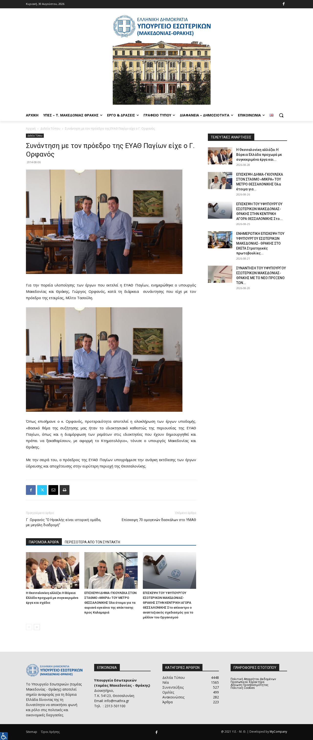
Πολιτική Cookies (243, 688)
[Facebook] (283, 4)
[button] (281, 115)
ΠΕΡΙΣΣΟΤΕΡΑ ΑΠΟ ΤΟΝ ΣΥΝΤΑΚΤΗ (92, 542)
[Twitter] (42, 490)
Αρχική (31, 128)
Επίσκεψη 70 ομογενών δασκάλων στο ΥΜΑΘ (159, 520)
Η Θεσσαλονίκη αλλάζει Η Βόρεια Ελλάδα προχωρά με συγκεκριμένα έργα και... (259, 154)
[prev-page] (29, 627)
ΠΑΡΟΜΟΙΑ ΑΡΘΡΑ (44, 542)
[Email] (53, 490)
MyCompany (278, 731)
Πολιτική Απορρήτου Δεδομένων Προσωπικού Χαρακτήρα (253, 680)
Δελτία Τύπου (50, 128)
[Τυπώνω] (64, 490)
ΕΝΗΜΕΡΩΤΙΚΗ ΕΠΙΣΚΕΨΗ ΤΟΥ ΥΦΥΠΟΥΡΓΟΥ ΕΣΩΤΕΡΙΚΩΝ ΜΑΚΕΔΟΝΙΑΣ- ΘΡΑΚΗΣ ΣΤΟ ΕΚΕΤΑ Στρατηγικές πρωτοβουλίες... (260, 243)
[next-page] (37, 627)
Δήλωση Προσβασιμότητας (249, 685)
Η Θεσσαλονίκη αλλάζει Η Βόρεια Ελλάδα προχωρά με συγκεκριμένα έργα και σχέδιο (52, 597)
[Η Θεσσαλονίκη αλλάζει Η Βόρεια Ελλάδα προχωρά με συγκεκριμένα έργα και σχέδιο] (52, 570)
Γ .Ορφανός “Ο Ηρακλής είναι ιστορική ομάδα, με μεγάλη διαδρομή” (63, 522)
